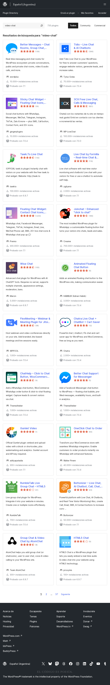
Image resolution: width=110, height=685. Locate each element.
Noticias (7, 616)
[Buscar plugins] (42, 25)
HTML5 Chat (81, 537)
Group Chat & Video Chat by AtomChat (32, 539)
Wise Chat (26, 263)
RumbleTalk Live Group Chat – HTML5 (32, 484)
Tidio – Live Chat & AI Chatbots (84, 46)
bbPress (8, 646)
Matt (7, 640)
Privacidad (8, 626)
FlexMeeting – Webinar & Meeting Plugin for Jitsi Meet (35, 320)
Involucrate (89, 611)
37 (56, 594)
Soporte (60, 616)
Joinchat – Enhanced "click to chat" (86, 211)
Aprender (61, 611)
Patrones (34, 626)
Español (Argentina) (20, 663)
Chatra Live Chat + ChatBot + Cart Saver (87, 320)
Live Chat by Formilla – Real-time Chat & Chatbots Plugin (86, 156)
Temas (33, 616)
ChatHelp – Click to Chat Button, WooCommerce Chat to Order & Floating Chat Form (35, 375)
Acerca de (8, 611)
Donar (88, 621)
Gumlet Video (28, 428)
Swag (87, 626)
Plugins (33, 621)
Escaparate (36, 611)
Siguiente (65, 594)
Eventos (87, 616)
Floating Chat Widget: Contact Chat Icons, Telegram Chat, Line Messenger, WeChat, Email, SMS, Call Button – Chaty (35, 211)
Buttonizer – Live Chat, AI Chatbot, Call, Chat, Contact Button (87, 484)
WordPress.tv (64, 626)
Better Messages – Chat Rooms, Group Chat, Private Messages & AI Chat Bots (35, 46)
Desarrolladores (64, 621)
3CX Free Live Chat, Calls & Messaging (86, 101)
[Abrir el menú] (105, 4)
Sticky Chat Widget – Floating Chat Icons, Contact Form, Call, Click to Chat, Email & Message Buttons (35, 101)
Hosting (7, 621)
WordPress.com (12, 635)
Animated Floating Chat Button (85, 265)
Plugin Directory (10, 13)
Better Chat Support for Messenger (86, 375)
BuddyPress (10, 651)
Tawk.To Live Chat (31, 154)
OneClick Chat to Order (88, 428)
